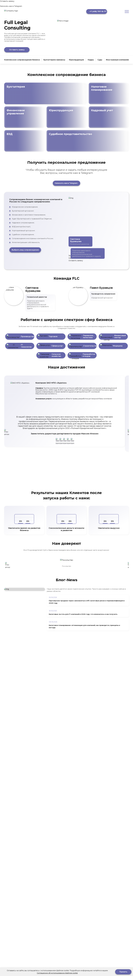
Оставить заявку (17, 50)
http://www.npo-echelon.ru (46, 394)
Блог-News (66, 580)
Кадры (91, 60)
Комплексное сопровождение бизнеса (22, 60)
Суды (99, 60)
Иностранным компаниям (117, 60)
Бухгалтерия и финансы (54, 60)
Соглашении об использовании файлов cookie (57, 973)
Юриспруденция (76, 60)
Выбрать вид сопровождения (25, 250)
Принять (123, 972)
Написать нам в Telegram (66, 183)
